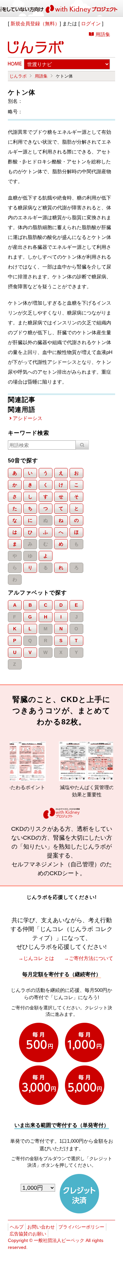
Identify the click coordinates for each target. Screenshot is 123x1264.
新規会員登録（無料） (35, 23)
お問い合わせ (41, 1226)
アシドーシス (27, 418)
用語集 (102, 34)
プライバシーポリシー (81, 1226)
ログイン (91, 23)
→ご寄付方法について (88, 958)
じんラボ (18, 76)
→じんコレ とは (36, 958)
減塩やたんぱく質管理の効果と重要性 (77, 791)
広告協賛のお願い (28, 1233)
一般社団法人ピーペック (59, 1240)
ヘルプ (17, 1226)
